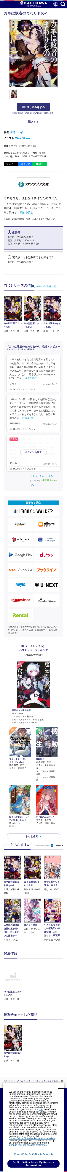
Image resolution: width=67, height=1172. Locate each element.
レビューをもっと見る (42, 476)
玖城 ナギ (16, 132)
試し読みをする (36, 107)
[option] (14, 982)
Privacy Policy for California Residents (33, 1154)
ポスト (12, 164)
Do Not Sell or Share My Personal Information (32, 1138)
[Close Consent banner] (61, 1086)
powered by (35, 481)
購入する (33, 121)
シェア (27, 164)
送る (41, 164)
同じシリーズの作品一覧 (43, 286)
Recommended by (41, 846)
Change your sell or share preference (28, 1145)
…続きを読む (25, 212)
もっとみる (31, 836)
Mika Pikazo (22, 138)
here (41, 1109)
